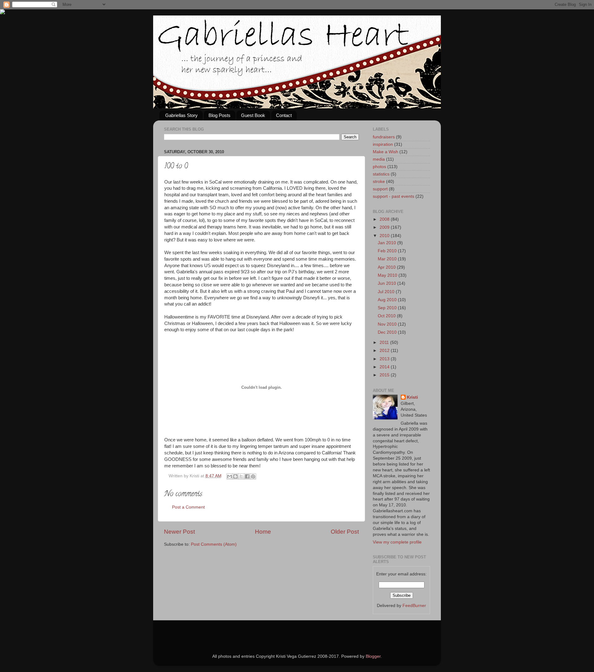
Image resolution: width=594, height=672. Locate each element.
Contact (284, 115)
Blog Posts (219, 115)
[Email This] (229, 476)
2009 (385, 227)
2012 (385, 350)
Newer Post (179, 531)
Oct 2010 (387, 316)
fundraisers (384, 137)
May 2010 (388, 275)
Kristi (412, 397)
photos (379, 166)
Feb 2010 (388, 251)
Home (263, 531)
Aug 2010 (388, 299)
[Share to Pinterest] (253, 476)
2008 (385, 219)
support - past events (393, 196)
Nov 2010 (388, 324)
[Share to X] (241, 476)
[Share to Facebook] (247, 476)
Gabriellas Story (181, 115)
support (380, 189)
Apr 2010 (387, 267)
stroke (379, 181)
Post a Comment (188, 507)
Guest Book (253, 115)
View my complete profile (397, 542)
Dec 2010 (388, 332)
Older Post (345, 531)
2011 (385, 342)
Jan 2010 (387, 243)
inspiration (383, 144)
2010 (385, 235)
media (379, 159)
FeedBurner (414, 605)
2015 (385, 375)
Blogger (373, 656)
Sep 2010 (388, 308)
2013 (385, 359)
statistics (381, 174)
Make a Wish (385, 152)
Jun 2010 (387, 283)
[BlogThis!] (235, 476)
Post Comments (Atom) (214, 544)
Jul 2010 (387, 291)
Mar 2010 (388, 259)
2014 (385, 367)
